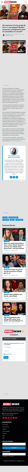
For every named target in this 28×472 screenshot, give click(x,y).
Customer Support (6, 431)
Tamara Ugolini (7, 298)
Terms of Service (5, 427)
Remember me (8, 354)
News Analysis (19, 219)
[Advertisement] (14, 70)
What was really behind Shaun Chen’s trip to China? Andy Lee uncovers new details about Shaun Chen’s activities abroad (14, 245)
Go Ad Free (6, 85)
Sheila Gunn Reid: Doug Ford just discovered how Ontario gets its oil (13, 271)
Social (3, 435)
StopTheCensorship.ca (16, 140)
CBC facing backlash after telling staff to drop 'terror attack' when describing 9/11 (13, 319)
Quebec (12, 219)
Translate (11, 456)
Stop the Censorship (13, 217)
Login (3, 438)
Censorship (5, 219)
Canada (5, 217)
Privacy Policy (5, 424)
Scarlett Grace (7, 250)
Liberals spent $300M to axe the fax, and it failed (13, 295)
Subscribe (4, 429)
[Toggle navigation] (2, 2)
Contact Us (4, 433)
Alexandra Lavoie (8, 34)
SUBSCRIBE (21, 343)
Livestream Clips (7, 275)
